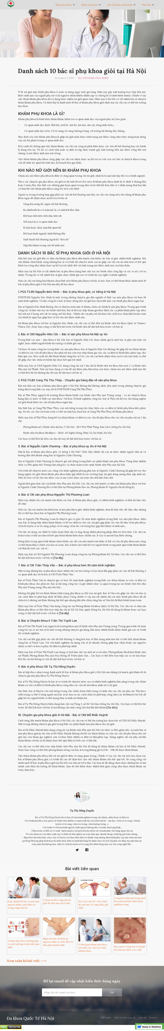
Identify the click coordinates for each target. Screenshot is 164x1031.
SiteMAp (153, 1018)
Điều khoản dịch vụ (124, 1018)
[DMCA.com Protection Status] (11, 1027)
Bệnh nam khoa (89, 4)
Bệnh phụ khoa (64, 4)
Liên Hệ (142, 1018)
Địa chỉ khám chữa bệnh (119, 4)
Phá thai (146, 4)
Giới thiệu (105, 1018)
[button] (65, 5)
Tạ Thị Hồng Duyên (82, 810)
